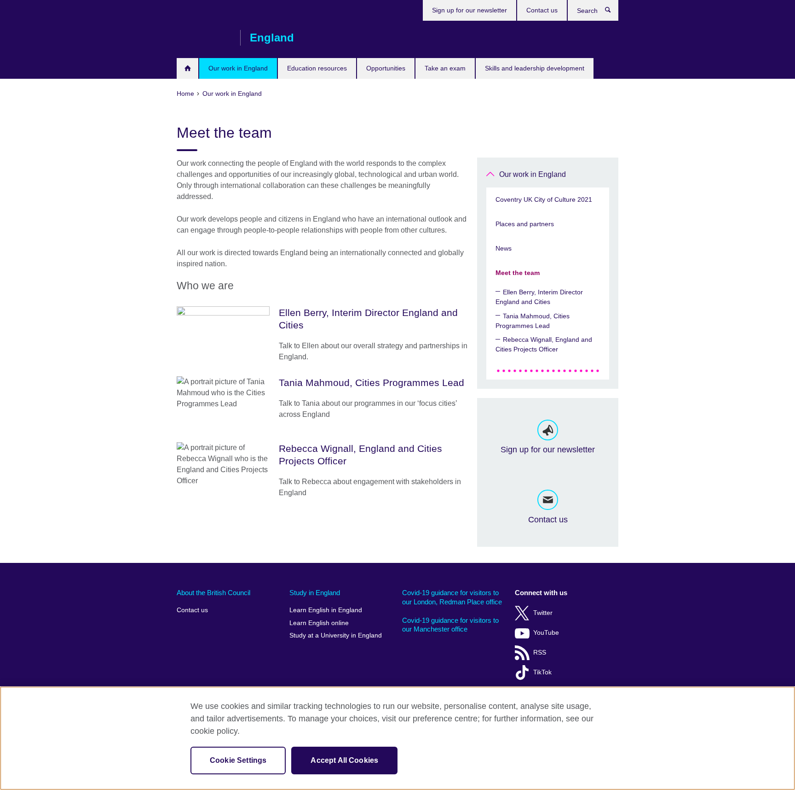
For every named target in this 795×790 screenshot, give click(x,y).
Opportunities (385, 68)
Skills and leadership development (534, 68)
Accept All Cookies (344, 760)
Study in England (314, 593)
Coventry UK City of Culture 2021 (543, 199)
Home (187, 68)
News (503, 248)
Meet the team (517, 272)
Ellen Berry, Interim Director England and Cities (539, 296)
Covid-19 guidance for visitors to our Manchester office (450, 624)
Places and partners (524, 224)
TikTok (542, 672)
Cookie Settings (238, 760)
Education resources (317, 68)
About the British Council (213, 593)
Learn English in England (325, 610)
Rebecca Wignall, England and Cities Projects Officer (543, 344)
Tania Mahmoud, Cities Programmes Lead (532, 320)
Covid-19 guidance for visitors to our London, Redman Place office (452, 597)
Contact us (542, 10)
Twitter (543, 612)
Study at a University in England (335, 635)
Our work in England (238, 68)
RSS (539, 652)
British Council (204, 38)
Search (612, 12)
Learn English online (319, 623)
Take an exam (445, 68)
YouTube (546, 632)
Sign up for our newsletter (469, 10)
